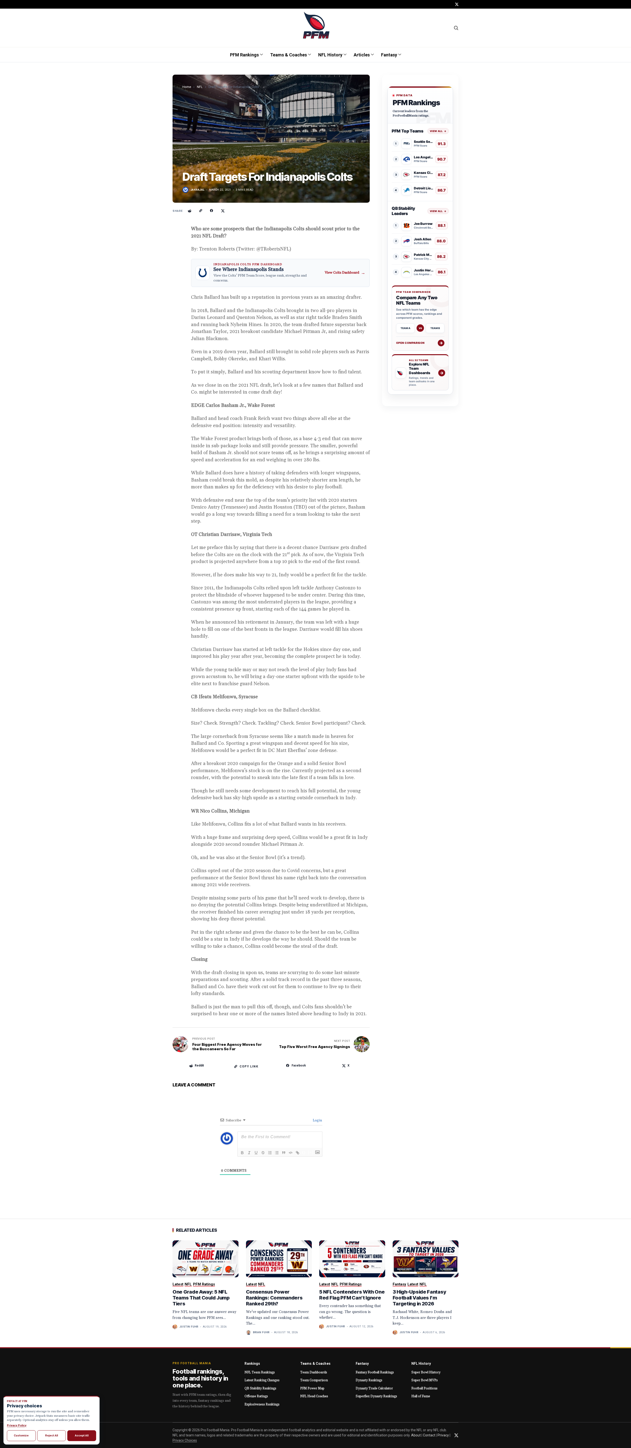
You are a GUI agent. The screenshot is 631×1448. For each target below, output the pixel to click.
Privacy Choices (185, 1440)
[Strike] (263, 1153)
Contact (429, 1435)
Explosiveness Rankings (262, 1404)
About (416, 1435)
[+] (311, 1152)
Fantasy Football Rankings (375, 1372)
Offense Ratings (256, 1396)
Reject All (51, 1435)
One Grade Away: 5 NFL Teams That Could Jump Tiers (201, 1298)
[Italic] (249, 1153)
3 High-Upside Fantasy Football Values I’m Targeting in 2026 (419, 1298)
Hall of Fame (420, 1396)
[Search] (456, 28)
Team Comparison (314, 1380)
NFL (200, 87)
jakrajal (198, 189)
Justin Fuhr (188, 1326)
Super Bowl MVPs (424, 1380)
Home (186, 87)
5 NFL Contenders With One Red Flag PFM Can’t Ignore (352, 1295)
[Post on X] (223, 211)
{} (304, 1152)
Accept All (81, 1435)
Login (317, 1120)
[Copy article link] (200, 211)
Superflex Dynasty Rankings (376, 1396)
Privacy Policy (16, 1425)
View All (438, 131)
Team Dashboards (313, 1372)
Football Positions (424, 1388)
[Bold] (242, 1153)
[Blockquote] (283, 1153)
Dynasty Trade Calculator (374, 1388)
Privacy (443, 1435)
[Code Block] (290, 1153)
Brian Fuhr (261, 1332)
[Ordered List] (269, 1153)
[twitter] (456, 4)
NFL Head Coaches (314, 1396)
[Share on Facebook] (211, 211)
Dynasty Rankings (369, 1380)
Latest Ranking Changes (262, 1380)
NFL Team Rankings (260, 1372)
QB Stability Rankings (260, 1388)
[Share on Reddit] (189, 211)
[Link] (297, 1153)
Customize (21, 1435)
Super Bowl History (425, 1372)
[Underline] (256, 1153)
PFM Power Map (312, 1388)
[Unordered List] (276, 1153)
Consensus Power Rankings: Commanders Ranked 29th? (274, 1298)
